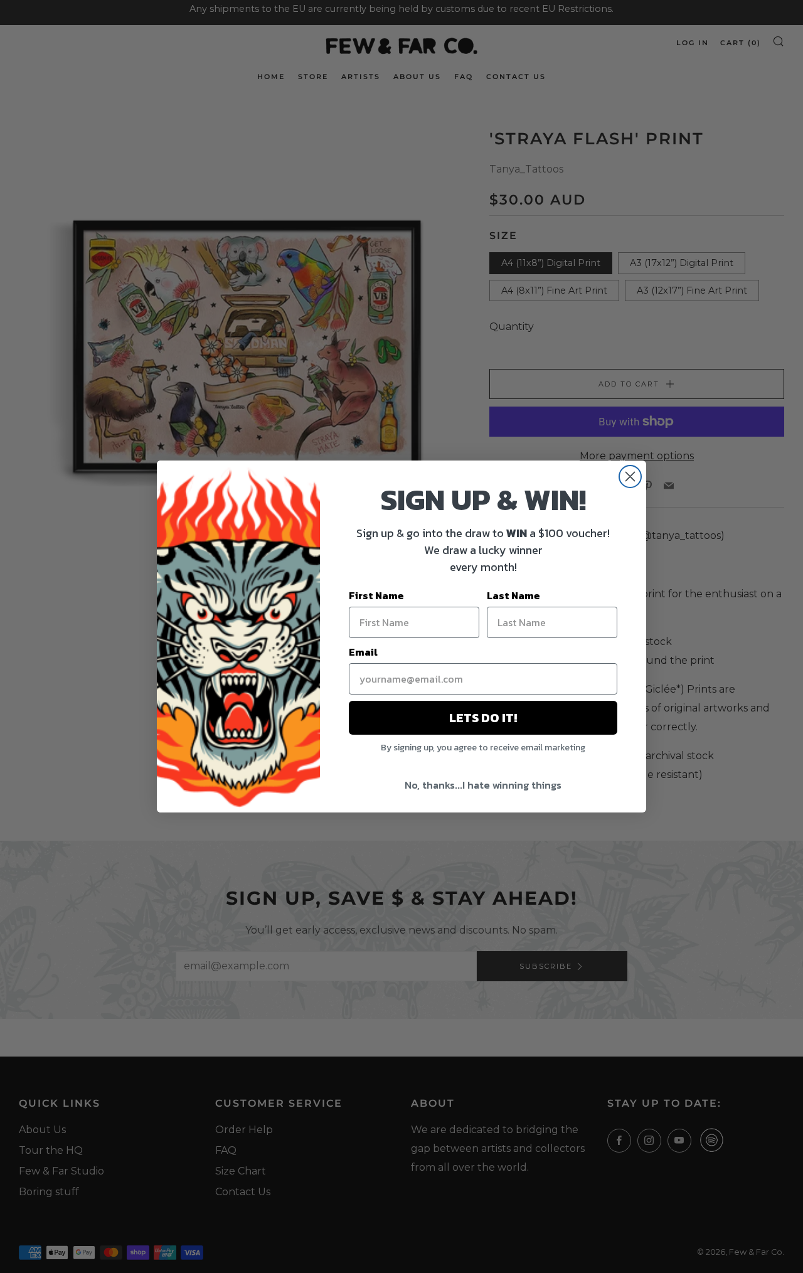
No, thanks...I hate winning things (483, 784)
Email (363, 651)
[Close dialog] (630, 476)
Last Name (513, 595)
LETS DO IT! (483, 717)
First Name (376, 595)
